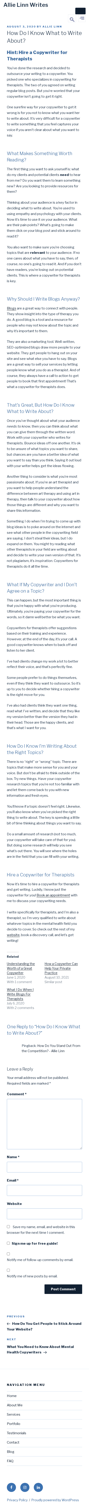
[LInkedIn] (38, 1487)
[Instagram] (24, 1487)
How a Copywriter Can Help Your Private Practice (61, 968)
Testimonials (16, 1433)
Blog (10, 1452)
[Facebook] (11, 1487)
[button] (72, 18)
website (13, 935)
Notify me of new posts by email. (32, 1276)
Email (12, 1180)
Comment (16, 1094)
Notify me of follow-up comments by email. (40, 1260)
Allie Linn (52, 26)
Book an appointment (53, 895)
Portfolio (13, 1424)
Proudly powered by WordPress (55, 1500)
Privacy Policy (17, 1500)
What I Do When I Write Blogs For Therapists (20, 994)
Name (13, 1157)
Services (13, 1414)
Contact (13, 1442)
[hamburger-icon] (80, 11)
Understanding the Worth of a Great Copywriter (21, 968)
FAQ (10, 1461)
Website (14, 1204)
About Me (15, 1405)
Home (12, 1396)
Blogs (11, 308)
